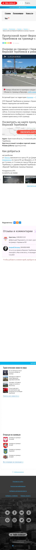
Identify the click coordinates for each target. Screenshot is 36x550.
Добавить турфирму (11, 496)
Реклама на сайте (18, 481)
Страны (8, 13)
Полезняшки (18, 13)
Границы (19, 29)
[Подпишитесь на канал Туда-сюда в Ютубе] (28, 523)
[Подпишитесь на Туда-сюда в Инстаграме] (14, 523)
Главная (5, 29)
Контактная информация (18, 486)
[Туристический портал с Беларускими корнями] (18, 534)
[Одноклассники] (17, 222)
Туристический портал (18, 542)
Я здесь (27, 3)
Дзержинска (6, 160)
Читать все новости (10, 396)
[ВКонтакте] (14, 222)
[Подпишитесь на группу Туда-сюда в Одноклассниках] (28, 515)
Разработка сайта (18, 545)
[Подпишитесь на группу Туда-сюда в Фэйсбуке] (14, 515)
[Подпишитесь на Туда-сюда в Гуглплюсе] (7, 523)
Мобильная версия (19, 472)
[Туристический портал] (9, 3)
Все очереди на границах (12, 462)
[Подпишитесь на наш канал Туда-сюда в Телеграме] (18, 8)
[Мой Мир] (20, 222)
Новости (29, 13)
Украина (26, 29)
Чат (6, 18)
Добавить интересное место (18, 491)
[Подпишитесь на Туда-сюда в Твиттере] (21, 523)
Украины (30, 97)
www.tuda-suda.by (21, 540)
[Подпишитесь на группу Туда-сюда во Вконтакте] (21, 515)
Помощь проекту (26, 496)
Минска (7, 157)
